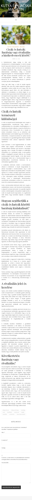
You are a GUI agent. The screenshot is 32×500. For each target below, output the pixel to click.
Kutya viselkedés (13, 47)
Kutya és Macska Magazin (16, 7)
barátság (23, 410)
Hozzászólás (5, 462)
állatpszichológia (15, 410)
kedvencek (16, 412)
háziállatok (9, 412)
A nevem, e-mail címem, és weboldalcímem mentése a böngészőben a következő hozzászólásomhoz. (16, 458)
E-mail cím (5, 440)
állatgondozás (6, 410)
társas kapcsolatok (21, 414)
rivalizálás (5, 414)
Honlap (3, 448)
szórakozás (11, 414)
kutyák (22, 412)
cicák (4, 412)
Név (3, 432)
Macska (22, 47)
